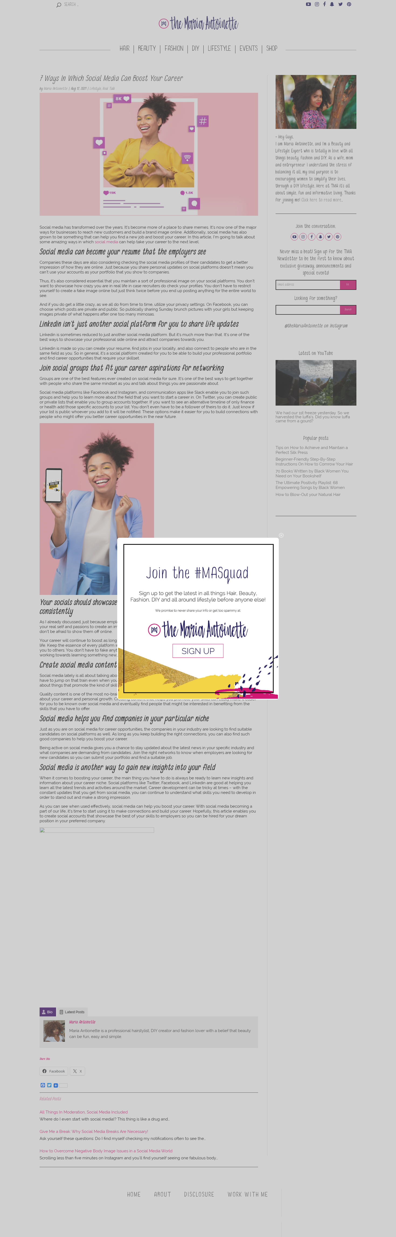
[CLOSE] (281, 535)
